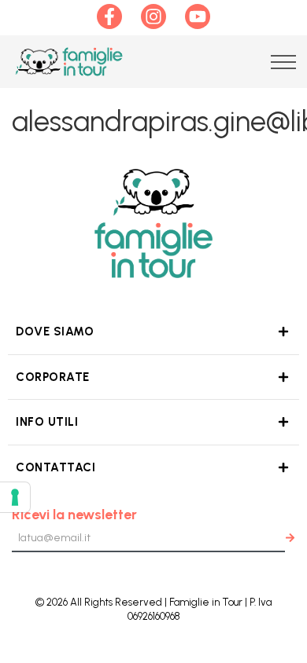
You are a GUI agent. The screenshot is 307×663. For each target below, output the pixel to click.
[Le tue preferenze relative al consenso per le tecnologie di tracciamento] (15, 497)
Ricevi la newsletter (74, 514)
